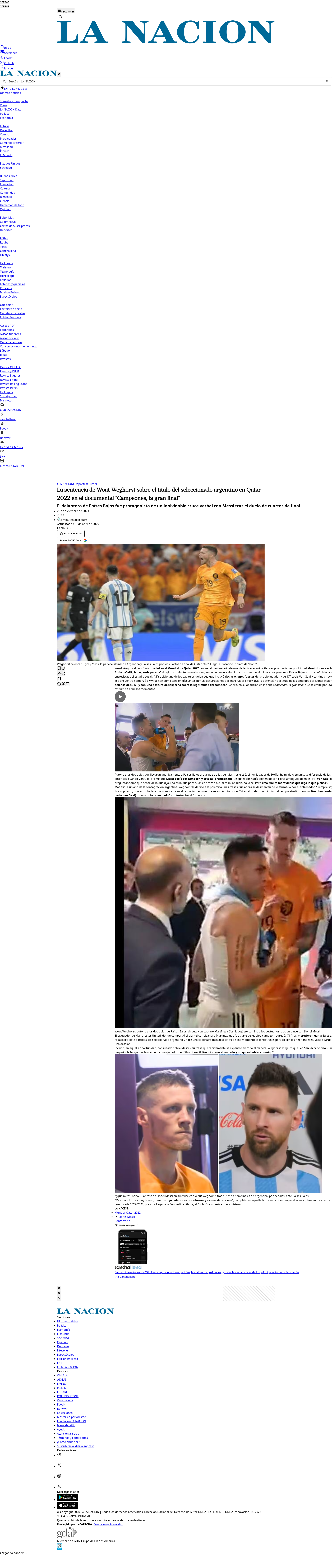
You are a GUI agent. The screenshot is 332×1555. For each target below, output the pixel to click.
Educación (6, 184)
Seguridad (6, 180)
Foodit (8, 58)
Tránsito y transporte (14, 101)
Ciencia (4, 201)
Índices (4, 151)
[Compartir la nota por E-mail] (67, 684)
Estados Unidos (10, 163)
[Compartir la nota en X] (63, 684)
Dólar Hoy (6, 130)
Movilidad (6, 147)
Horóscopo (7, 276)
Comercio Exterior (12, 143)
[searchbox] (164, 81)
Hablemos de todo (12, 205)
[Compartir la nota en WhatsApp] (63, 673)
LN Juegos (6, 263)
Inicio (7, 48)
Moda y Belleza (10, 292)
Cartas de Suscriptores (15, 226)
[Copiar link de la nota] (59, 679)
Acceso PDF (7, 326)
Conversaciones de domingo (18, 346)
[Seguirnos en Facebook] (59, 1455)
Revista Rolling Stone (13, 384)
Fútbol (4, 238)
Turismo (5, 267)
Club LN (9, 63)
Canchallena (8, 251)
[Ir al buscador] (60, 17)
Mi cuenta (10, 68)
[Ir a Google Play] (67, 1500)
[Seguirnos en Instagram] (59, 1477)
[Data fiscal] (59, 1549)
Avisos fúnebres (10, 334)
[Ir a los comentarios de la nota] (63, 668)
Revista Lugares (10, 375)
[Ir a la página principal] (166, 42)
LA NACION (65, 484)
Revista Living (9, 380)
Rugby (4, 242)
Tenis (3, 247)
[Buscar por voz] (327, 81)
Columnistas (8, 222)
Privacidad (116, 1524)
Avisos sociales (9, 338)
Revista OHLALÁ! (10, 367)
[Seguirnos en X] (59, 1466)
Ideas (3, 355)
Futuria (4, 126)
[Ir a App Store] (67, 1508)
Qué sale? (6, 305)
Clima (3, 105)
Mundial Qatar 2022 (128, 1212)
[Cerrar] (59, 74)
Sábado (5, 350)
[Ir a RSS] (59, 1488)
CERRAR (4, 2)
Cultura (5, 188)
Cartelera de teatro (12, 313)
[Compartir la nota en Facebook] (59, 684)
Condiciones (102, 1524)
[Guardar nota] (59, 668)
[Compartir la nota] (59, 673)
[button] (166, 269)
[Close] (59, 1288)
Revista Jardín (9, 388)
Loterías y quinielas (12, 284)
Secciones (10, 53)
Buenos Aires (8, 176)
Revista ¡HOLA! (9, 371)
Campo (4, 134)
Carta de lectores (11, 342)
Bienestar (6, 197)
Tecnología (7, 271)
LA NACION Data (10, 109)
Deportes (80, 484)
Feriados (5, 280)
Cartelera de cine (11, 309)
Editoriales (7, 217)
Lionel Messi (127, 1217)
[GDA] (67, 1537)
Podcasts (6, 288)
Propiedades (8, 138)
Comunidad (7, 193)
